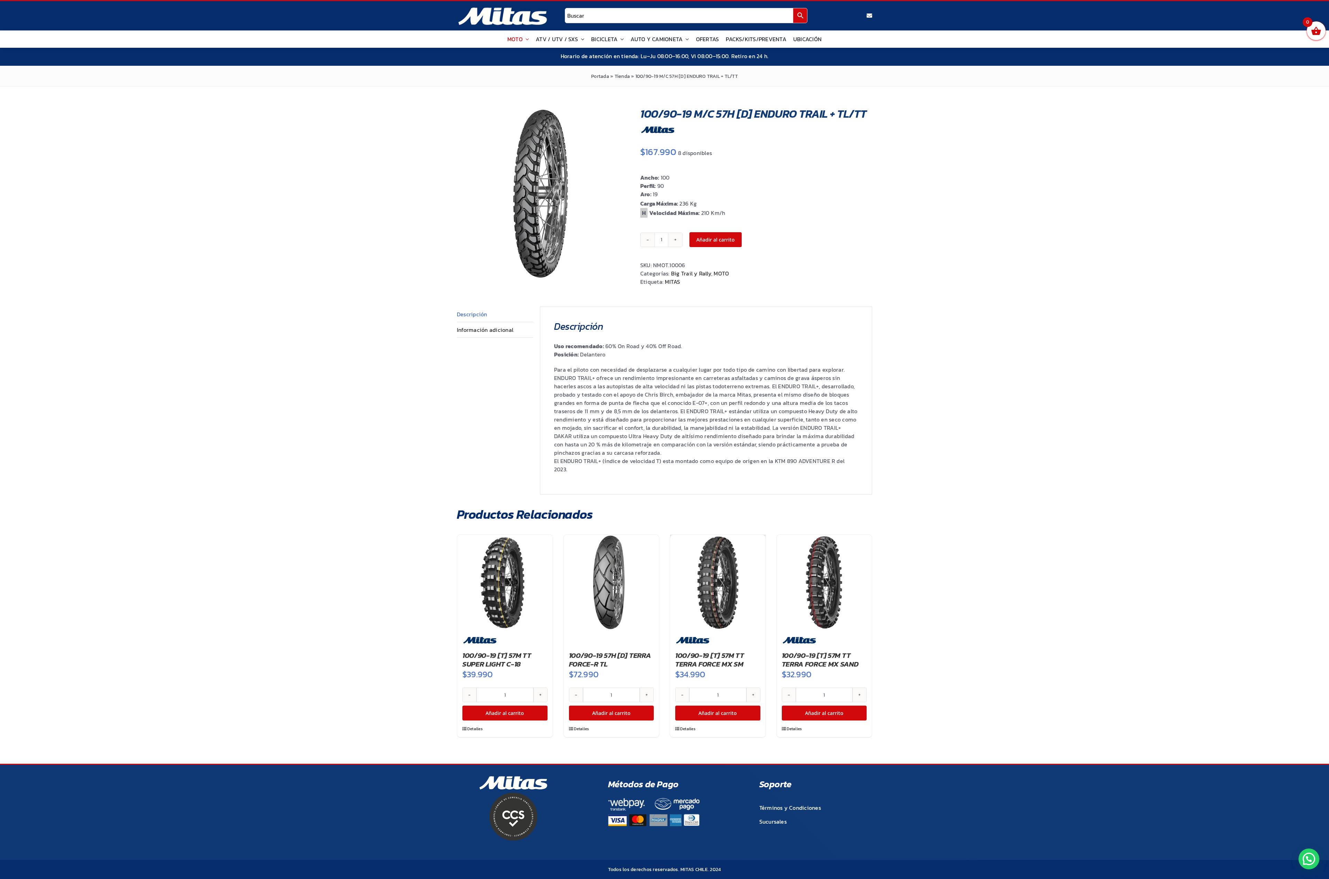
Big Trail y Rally (691, 273)
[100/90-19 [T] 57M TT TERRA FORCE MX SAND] (824, 582)
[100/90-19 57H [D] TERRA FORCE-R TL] (611, 582)
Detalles (475, 729)
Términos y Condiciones (790, 808)
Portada (600, 76)
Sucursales (773, 821)
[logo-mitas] (502, 9)
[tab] (495, 314)
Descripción (472, 314)
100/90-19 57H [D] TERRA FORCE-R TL (610, 659)
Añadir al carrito (715, 239)
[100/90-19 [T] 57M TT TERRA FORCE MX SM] (718, 582)
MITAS (672, 282)
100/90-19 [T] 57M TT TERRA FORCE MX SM (709, 659)
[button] (1309, 859)
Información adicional (485, 330)
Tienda (622, 76)
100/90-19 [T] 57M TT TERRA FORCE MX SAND (820, 659)
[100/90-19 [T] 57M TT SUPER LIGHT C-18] (505, 582)
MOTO (721, 273)
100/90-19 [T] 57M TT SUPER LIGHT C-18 (496, 659)
